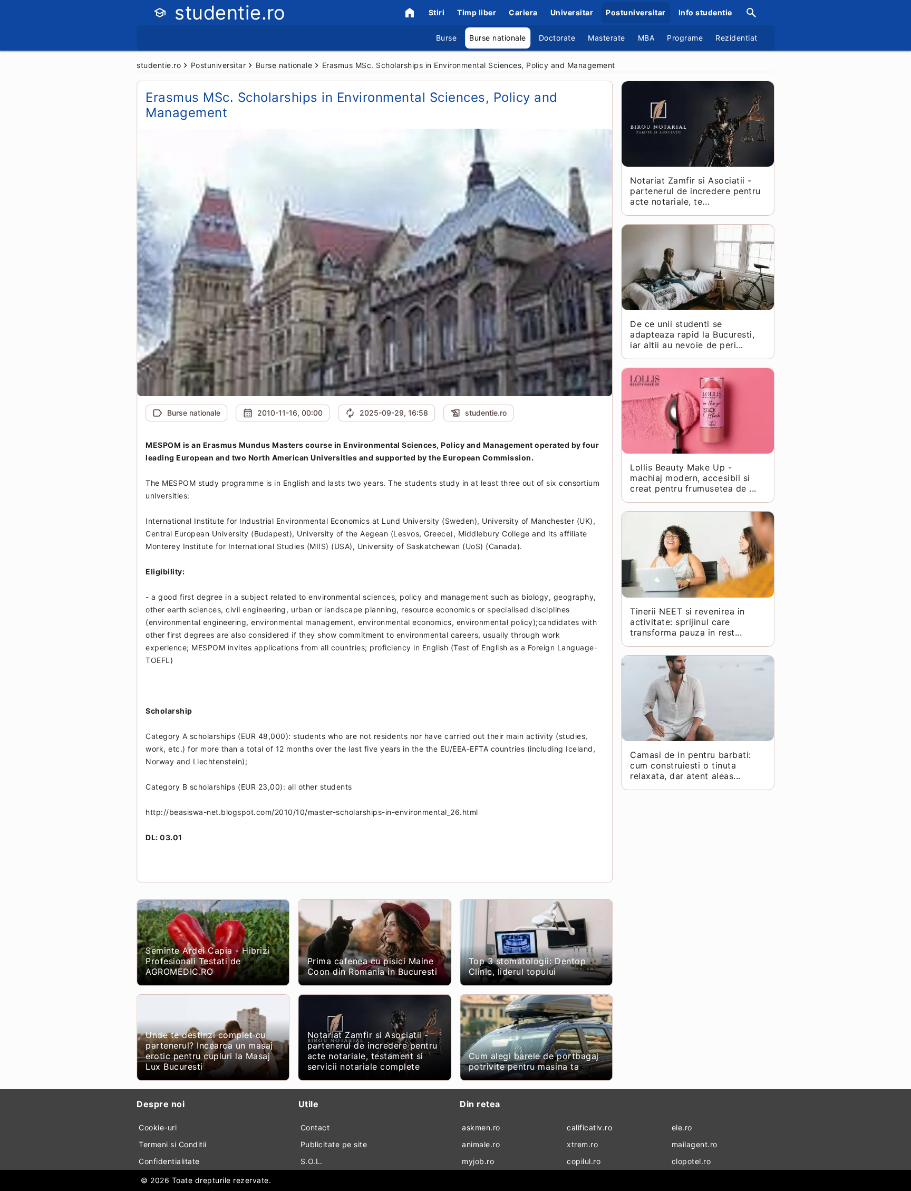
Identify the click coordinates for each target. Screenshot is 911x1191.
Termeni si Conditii (173, 1144)
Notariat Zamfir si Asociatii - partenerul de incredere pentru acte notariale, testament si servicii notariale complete (372, 1051)
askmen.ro (481, 1127)
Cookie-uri (158, 1127)
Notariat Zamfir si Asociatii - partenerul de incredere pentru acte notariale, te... (695, 191)
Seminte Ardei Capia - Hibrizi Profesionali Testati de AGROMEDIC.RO (208, 961)
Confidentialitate (169, 1161)
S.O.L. (312, 1161)
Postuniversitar (636, 12)
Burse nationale (497, 37)
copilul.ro (583, 1161)
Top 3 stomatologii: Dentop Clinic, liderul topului (527, 966)
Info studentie (705, 12)
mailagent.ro (695, 1144)
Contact (315, 1127)
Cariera (523, 12)
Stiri (437, 12)
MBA (646, 37)
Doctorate (557, 37)
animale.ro (481, 1144)
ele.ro (682, 1127)
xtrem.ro (582, 1144)
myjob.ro (478, 1161)
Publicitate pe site (334, 1144)
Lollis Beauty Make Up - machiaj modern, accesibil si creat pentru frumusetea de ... (693, 478)
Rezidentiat (736, 37)
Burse (446, 37)
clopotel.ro (691, 1161)
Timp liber (476, 12)
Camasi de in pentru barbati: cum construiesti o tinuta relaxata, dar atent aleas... (690, 765)
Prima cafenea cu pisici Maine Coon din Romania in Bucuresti (372, 966)
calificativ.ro (589, 1127)
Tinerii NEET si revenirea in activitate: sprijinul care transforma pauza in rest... (687, 622)
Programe (685, 37)
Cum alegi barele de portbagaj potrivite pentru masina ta (534, 1061)
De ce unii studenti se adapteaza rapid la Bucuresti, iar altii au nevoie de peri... (692, 334)
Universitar (572, 12)
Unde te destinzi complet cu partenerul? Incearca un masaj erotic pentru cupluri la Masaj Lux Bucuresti (209, 1051)
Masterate (606, 37)
